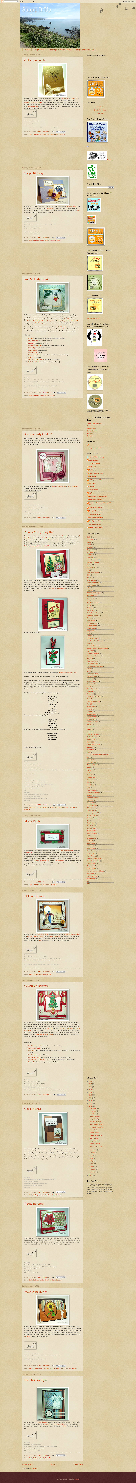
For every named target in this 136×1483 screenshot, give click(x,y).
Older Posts (78, 1464)
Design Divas (91, 699)
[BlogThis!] (59, 132)
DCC (88, 600)
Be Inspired (90, 691)
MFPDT (89, 605)
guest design (90, 598)
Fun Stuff (43, 884)
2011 (90, 1100)
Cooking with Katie (34, 1057)
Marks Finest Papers (93, 572)
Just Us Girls (90, 610)
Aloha (88, 633)
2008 (90, 1175)
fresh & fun (92, 466)
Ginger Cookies (91, 838)
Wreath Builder (91, 878)
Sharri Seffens (52, 735)
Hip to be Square (75, 934)
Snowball (89, 795)
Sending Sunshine (92, 625)
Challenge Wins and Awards (60, 49)
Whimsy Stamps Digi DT (94, 592)
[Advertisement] (53, 152)
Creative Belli (91, 777)
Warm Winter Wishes (73, 321)
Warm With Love (91, 762)
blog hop (89, 724)
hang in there (90, 630)
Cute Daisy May (33, 352)
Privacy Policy (91, 853)
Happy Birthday (33, 173)
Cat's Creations (93, 460)
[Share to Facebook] (63, 132)
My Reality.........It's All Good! (98, 496)
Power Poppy (91, 620)
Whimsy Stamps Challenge (57, 588)
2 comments (46, 1277)
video (78, 210)
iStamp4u (92, 486)
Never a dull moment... (96, 499)
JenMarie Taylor (91, 428)
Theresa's (65, 536)
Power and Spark (92, 716)
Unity (88, 570)
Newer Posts (27, 1464)
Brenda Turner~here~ (100, 110)
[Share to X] (61, 132)
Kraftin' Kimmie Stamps (94, 613)
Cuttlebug (43, 134)
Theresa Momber (92, 623)
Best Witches (91, 823)
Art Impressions (91, 585)
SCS (64, 1426)
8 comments (46, 517)
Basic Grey (31, 343)
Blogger (77, 1479)
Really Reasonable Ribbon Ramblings (98, 754)
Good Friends (32, 1109)
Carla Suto (100, 113)
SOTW (89, 686)
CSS (88, 575)
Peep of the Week (92, 684)
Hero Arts (89, 709)
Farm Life (89, 704)
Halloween (90, 840)
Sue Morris (90, 433)
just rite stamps (91, 810)
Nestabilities (54, 134)
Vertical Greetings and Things (95, 871)
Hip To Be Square (47, 321)
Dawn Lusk (90, 426)
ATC (88, 820)
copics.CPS (90, 651)
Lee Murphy (53, 709)
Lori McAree (52, 727)
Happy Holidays (34, 1204)
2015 (90, 1089)
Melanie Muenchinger (59, 486)
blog (40, 940)
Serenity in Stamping (95, 507)
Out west (89, 635)
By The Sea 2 (91, 825)
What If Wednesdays (93, 603)
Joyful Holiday (91, 742)
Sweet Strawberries (92, 689)
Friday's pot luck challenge (32, 546)
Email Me (110, 160)
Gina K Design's (33, 106)
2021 (90, 1081)
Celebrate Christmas (36, 986)
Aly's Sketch (38, 1046)
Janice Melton (52, 721)
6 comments (46, 237)
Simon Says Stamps (93, 638)
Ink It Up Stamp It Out (95, 480)
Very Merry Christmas (66, 1028)
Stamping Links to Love (94, 858)
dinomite (89, 767)
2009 (90, 1106)
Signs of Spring (91, 856)
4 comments (46, 131)
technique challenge (67, 850)
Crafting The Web (94, 463)
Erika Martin (53, 705)
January (93, 1172)
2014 (90, 1092)
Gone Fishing (91, 739)
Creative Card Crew (34, 1055)
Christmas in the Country (94, 696)
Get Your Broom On (92, 737)
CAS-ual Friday (91, 828)
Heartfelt (89, 782)
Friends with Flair (92, 676)
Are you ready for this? (38, 434)
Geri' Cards (92, 470)
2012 (90, 1098)
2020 (90, 1084)
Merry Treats (32, 821)
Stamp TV (62, 134)
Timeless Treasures (92, 722)
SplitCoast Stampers (56, 1195)
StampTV (74, 98)
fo (87, 881)
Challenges (36, 134)
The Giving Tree (91, 800)
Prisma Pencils (91, 851)
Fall (88, 835)
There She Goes (91, 863)
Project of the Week (92, 646)
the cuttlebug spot (92, 595)
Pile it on (52, 395)
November (94, 1111)
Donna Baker (52, 701)
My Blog (91, 493)
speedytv (89, 729)
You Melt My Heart (36, 279)
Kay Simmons (52, 723)
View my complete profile (94, 448)
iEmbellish (92, 476)
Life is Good (90, 679)
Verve (88, 757)
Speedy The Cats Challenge (95, 641)
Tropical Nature (91, 868)
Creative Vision (91, 780)
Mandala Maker (91, 848)
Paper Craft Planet (55, 240)
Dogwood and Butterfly (93, 701)
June (92, 1158)
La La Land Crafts (34, 362)
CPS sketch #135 (59, 1424)
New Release (90, 785)
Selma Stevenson (52, 733)
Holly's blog (62, 327)
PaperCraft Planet (71, 206)
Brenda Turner (52, 739)
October (93, 1114)
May (92, 1161)
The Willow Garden (95, 524)
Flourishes (90, 590)
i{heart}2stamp (93, 489)
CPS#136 (27, 1336)
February (93, 1169)
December (94, 1108)
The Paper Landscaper (96, 521)
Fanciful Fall (90, 658)
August (93, 1152)
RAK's (89, 752)
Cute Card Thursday (34, 1048)
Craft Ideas (90, 608)
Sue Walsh (90, 436)
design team (90, 550)
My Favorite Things (92, 615)
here (64, 329)
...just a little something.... (97, 457)
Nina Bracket (52, 711)
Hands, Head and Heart (96, 473)
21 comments (47, 392)
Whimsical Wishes (92, 765)
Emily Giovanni (52, 703)
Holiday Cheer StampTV (41, 860)
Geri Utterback (52, 737)
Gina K (48, 134)
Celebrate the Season (93, 734)
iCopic (89, 772)
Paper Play (31, 348)
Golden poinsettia (34, 60)
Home (27, 49)
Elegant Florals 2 (92, 833)
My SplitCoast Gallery (93, 318)
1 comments (46, 882)
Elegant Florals (91, 830)
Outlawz (89, 565)
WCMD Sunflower (35, 1291)
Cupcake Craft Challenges (36, 1059)
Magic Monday (91, 843)
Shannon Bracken (92, 431)
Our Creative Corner (34, 355)
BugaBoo (89, 643)
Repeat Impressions (92, 560)
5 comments (46, 971)
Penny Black (90, 749)
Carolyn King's (61, 321)
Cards (30, 134)
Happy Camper (91, 706)
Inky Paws (92, 483)
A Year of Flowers (92, 818)
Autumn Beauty (38, 936)
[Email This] (57, 132)
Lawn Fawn (90, 711)
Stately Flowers (91, 719)
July (92, 1155)
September (94, 1150)
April (92, 1163)
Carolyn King (52, 697)
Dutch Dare (31, 1050)
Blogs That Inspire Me (85, 49)
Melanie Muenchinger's (34, 321)
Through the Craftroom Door (95, 666)
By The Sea (90, 694)
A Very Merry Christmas (66, 683)
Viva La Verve (91, 802)
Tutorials (89, 668)
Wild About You (91, 808)
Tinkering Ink (90, 866)
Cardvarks (31, 1062)
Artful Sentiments (42, 934)
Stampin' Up (90, 557)
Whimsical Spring (92, 805)
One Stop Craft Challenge (36, 359)
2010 (90, 1103)
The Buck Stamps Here (96, 517)
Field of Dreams (34, 896)
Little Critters (90, 747)
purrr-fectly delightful (93, 813)
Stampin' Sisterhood (92, 797)
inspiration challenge (93, 653)
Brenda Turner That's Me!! (94, 423)
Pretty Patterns (91, 790)
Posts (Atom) (34, 1468)
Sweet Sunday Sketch (93, 861)
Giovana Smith (53, 719)
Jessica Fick (52, 707)
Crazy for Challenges (35, 345)
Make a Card (90, 846)
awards (89, 671)
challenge (65, 98)
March (92, 1166)
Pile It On (67, 319)
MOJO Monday (91, 714)
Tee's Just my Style (35, 1380)
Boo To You (90, 775)
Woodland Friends (92, 876)
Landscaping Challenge (93, 744)
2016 (90, 1087)
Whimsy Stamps (91, 567)
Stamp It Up (36, 9)
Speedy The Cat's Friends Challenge (97, 648)
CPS (88, 587)
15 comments (47, 1094)
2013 (90, 1095)
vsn (88, 883)
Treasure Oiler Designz (96, 527)
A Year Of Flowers (36, 102)
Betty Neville (100, 107)
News (88, 787)
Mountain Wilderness (93, 681)
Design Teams (39, 49)
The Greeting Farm (92, 663)
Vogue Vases (90, 759)
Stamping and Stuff (95, 514)
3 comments (46, 1365)
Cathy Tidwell (52, 699)
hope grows (90, 770)
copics (42, 240)
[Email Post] (53, 131)
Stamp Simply (32, 350)
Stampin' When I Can (95, 511)
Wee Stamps (90, 873)
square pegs (90, 732)
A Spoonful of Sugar (92, 815)
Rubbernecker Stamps (93, 792)
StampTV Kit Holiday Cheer (67, 672)
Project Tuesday (33, 340)
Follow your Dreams (92, 673)
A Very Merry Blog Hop (39, 532)
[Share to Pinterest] (64, 132)
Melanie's (27, 102)
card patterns (90, 727)
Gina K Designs (40, 323)
